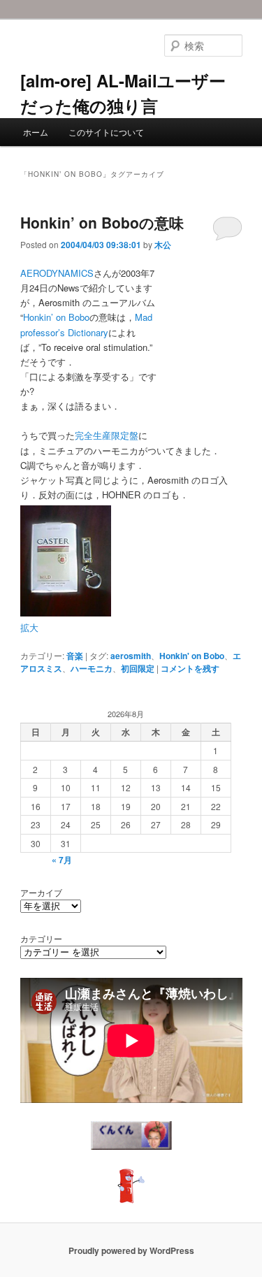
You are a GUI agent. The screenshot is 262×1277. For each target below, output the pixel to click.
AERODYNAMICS (57, 273)
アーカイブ (41, 892)
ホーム (35, 132)
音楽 (74, 655)
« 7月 (62, 859)
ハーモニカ (91, 668)
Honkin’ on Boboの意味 (102, 222)
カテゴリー (41, 938)
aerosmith (130, 655)
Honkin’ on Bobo (56, 317)
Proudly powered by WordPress (131, 1250)
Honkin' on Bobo (191, 655)
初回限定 (137, 668)
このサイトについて (106, 132)
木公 (162, 244)
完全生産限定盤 (106, 435)
